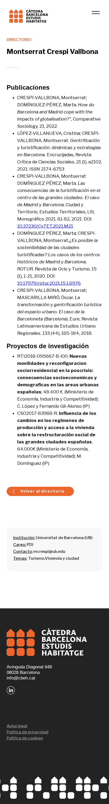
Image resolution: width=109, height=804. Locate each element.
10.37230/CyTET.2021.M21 (45, 226)
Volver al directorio (42, 491)
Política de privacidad (27, 732)
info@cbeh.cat (21, 678)
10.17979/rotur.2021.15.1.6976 (49, 283)
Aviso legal (17, 726)
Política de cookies (25, 738)
